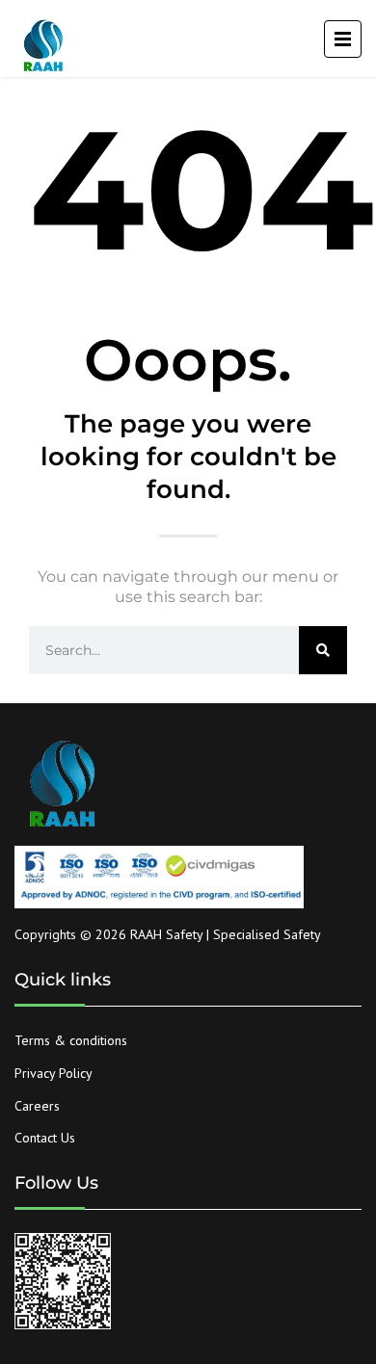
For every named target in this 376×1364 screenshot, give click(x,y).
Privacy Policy (53, 1073)
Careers (37, 1106)
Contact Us (44, 1137)
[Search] (323, 650)
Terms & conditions (70, 1040)
